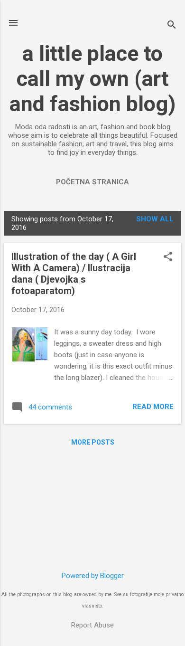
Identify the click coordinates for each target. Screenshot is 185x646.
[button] (168, 257)
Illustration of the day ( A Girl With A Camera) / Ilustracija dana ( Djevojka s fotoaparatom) (73, 273)
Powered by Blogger (93, 575)
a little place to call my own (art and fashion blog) (92, 78)
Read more (153, 406)
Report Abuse (92, 625)
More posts (92, 442)
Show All (155, 219)
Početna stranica (92, 182)
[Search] (171, 25)
